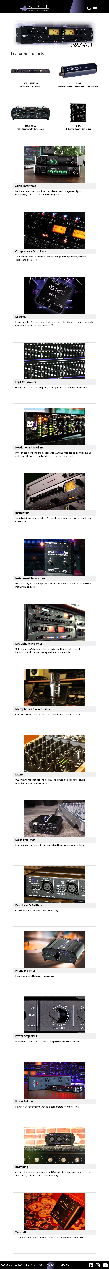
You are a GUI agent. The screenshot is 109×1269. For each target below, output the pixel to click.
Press (40, 1264)
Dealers (30, 1264)
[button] (89, 8)
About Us (6, 1264)
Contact (19, 1264)
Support (64, 1264)
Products (51, 1264)
